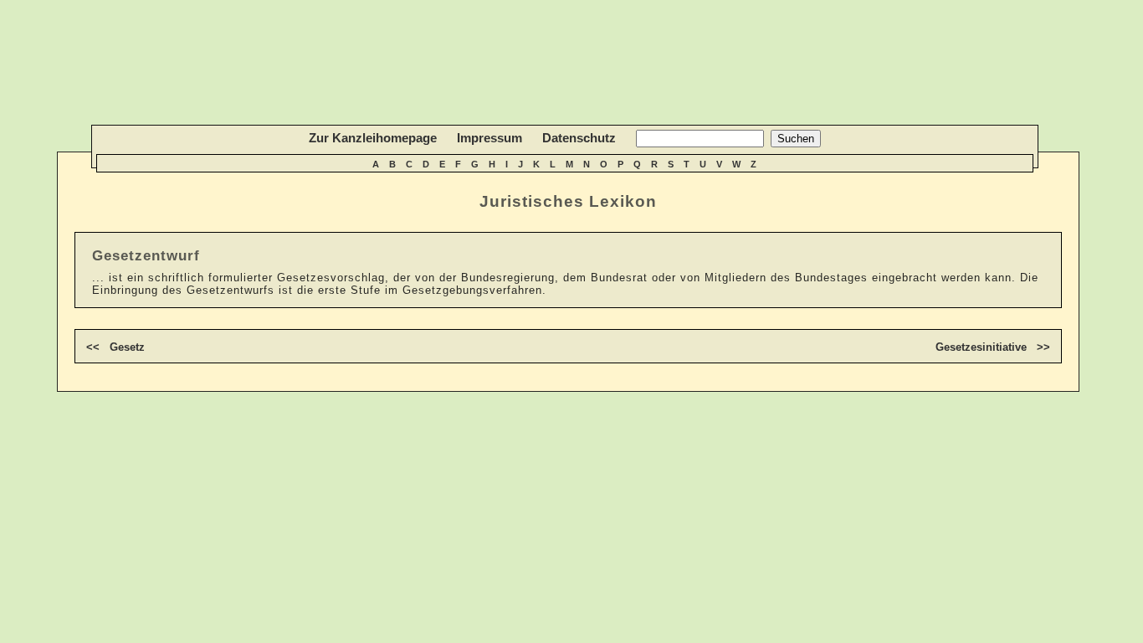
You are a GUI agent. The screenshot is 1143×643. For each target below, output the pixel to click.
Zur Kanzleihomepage (373, 138)
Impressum (489, 138)
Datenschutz (579, 138)
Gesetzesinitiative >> (992, 347)
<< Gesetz (115, 347)
